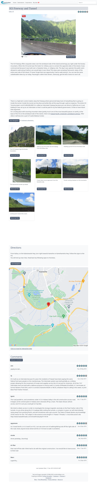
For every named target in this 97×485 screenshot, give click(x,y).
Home (14, 2)
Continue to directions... (27, 120)
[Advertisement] (48, 88)
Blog (35, 479)
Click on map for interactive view (21, 349)
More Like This (71, 57)
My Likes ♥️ (36, 2)
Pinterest (62, 476)
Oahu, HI (11, 11)
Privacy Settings (52, 479)
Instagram (48, 478)
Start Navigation (14, 120)
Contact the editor (47, 476)
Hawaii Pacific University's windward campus (65, 114)
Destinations (20, 2)
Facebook (56, 476)
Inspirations (28, 2)
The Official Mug (42, 479)
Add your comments (16, 360)
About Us (60, 479)
